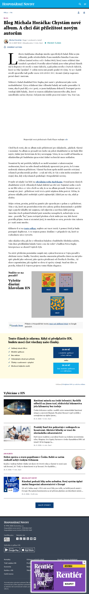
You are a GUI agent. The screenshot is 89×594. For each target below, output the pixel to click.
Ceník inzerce (8, 574)
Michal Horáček (15, 40)
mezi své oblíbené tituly (58, 324)
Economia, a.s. (19, 526)
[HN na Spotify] (31, 539)
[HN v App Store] (28, 550)
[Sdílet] (78, 13)
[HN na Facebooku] (21, 539)
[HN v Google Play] (12, 550)
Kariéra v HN (8, 570)
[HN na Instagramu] (24, 539)
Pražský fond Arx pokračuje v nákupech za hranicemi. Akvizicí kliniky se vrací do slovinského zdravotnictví (57, 430)
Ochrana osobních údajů (35, 559)
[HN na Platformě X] (17, 539)
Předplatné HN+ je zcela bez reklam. (73, 384)
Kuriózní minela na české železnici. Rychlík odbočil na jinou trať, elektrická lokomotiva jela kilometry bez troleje (58, 404)
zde (66, 139)
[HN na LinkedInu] (28, 539)
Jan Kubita (8, 454)
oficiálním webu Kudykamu (49, 182)
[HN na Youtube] (35, 539)
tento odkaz (30, 228)
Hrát (48, 290)
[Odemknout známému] (84, 13)
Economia (7, 567)
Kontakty (7, 559)
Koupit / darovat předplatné (67, 559)
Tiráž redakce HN (10, 563)
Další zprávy (44, 505)
